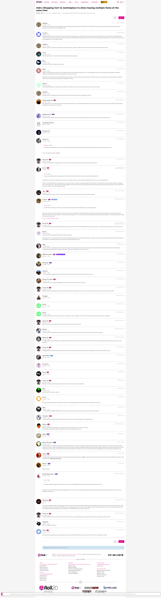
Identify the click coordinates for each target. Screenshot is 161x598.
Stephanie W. (47, 114)
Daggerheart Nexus (72, 567)
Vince (44, 304)
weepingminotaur (48, 123)
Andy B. (45, 271)
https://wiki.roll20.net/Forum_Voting (50, 218)
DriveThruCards (43, 578)
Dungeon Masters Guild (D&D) (103, 570)
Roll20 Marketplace (44, 569)
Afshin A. (46, 205)
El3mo (44, 424)
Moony (44, 329)
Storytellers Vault (100, 576)
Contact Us (74, 554)
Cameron (45, 364)
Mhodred (45, 337)
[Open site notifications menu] (118, 2)
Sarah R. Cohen (47, 279)
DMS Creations (47, 254)
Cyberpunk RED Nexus (73, 573)
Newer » (121, 17)
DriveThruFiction (43, 577)
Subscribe (104, 2)
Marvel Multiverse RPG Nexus (74, 570)
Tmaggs (45, 296)
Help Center (79, 554)
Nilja (43, 244)
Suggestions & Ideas (56, 13)
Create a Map (100, 566)
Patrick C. (45, 139)
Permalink (44, 25)
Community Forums (47, 13)
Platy (44, 530)
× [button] (152, 594)
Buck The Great (47, 442)
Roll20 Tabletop (43, 566)
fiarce (44, 168)
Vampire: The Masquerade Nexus (75, 569)
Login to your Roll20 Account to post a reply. (57, 547)
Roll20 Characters (44, 567)
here (135, 594)
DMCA (71, 554)
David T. (46, 480)
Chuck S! (45, 160)
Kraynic (45, 199)
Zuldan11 (45, 522)
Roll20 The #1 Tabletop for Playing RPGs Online (48, 563)
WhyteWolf (46, 356)
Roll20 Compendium (44, 570)
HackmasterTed (47, 100)
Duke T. (44, 84)
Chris (44, 53)
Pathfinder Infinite (101, 572)
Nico (43, 61)
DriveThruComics (43, 575)
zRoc (44, 191)
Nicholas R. (46, 131)
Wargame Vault (43, 580)
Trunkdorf (45, 416)
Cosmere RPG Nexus (72, 572)
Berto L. (45, 232)
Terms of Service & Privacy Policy (63, 554)
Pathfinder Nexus (72, 566)
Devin (44, 454)
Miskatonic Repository (102, 575)
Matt (44, 69)
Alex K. (44, 464)
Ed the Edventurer (48, 474)
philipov (45, 23)
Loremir (44, 33)
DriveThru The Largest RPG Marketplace (46, 573)
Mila (43, 389)
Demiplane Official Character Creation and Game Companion (79, 563)
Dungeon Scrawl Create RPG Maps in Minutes (103, 563)
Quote (48, 25)
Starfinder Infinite (100, 573)
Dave (44, 372)
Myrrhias (45, 500)
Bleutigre (45, 263)
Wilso (44, 434)
